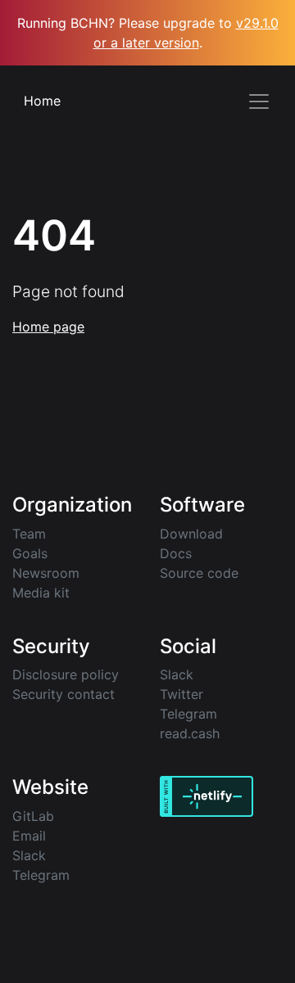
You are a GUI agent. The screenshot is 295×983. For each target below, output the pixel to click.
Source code (199, 573)
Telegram (188, 714)
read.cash (190, 733)
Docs (176, 553)
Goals (30, 553)
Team (29, 533)
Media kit (41, 592)
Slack (176, 674)
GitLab (33, 816)
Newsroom (45, 573)
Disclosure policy (65, 674)
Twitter (181, 694)
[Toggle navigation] (259, 101)
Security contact (63, 694)
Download (191, 533)
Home (42, 100)
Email (29, 835)
